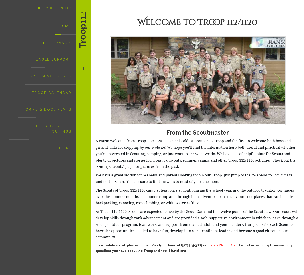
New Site (47, 8)
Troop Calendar (51, 93)
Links (65, 148)
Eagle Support (53, 59)
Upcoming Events (50, 76)
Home (65, 26)
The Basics (58, 43)
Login (67, 8)
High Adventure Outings (52, 128)
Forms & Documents (47, 109)
